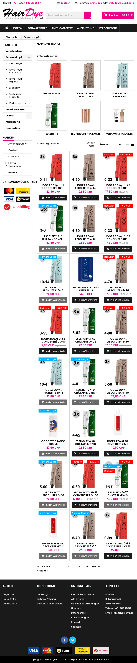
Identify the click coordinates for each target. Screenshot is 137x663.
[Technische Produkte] (86, 116)
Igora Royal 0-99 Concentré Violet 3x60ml (118, 546)
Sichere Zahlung (46, 599)
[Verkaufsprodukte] (119, 116)
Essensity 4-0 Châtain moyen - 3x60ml (85, 392)
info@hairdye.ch (123, 613)
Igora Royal (15, 63)
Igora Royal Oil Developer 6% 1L (53, 545)
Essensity (14, 88)
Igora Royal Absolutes (15, 71)
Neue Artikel (10, 599)
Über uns (76, 608)
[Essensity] (52, 116)
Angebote (8, 594)
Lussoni (12, 172)
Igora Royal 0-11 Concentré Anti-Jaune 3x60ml (53, 188)
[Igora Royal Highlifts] (119, 75)
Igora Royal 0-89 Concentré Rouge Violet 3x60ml (85, 495)
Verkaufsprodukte (19, 103)
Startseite (11, 45)
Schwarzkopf (37, 28)
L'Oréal (18, 28)
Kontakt (7, 2)
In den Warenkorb (53, 197)
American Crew (62, 28)
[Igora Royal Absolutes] (86, 75)
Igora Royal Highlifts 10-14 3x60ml (53, 290)
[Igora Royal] (52, 75)
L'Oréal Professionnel (13, 164)
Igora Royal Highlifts (15, 80)
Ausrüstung (86, 28)
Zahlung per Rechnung (50, 603)
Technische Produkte (15, 95)
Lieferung (42, 594)
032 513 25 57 (33, 2)
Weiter (97, 566)
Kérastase (14, 156)
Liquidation (13, 128)
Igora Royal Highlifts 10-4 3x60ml (53, 392)
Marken (8, 137)
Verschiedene (108, 28)
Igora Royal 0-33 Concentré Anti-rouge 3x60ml (118, 239)
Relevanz (111, 144)
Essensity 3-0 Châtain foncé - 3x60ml (53, 239)
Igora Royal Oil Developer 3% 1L (118, 442)
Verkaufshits (10, 603)
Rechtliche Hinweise (82, 594)
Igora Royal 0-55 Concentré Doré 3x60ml (53, 341)
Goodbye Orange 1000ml (53, 442)
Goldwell (13, 150)
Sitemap (76, 626)
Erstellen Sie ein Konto (121, 2)
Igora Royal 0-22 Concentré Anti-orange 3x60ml (118, 188)
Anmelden (96, 2)
